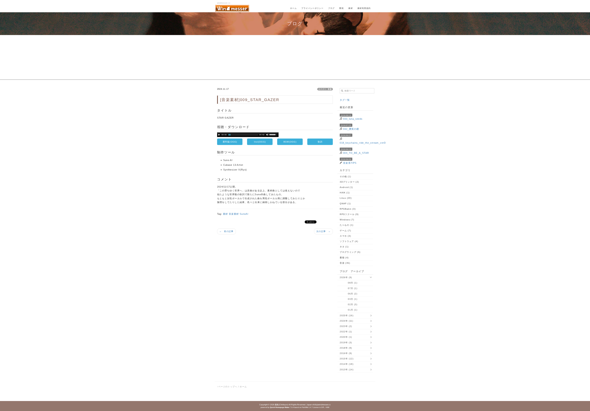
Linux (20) (346, 198)
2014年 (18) (347, 364)
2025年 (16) (347, 315)
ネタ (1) (344, 246)
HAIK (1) (345, 192)
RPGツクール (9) (349, 214)
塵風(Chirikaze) (281, 405)
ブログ (331, 8)
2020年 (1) (346, 337)
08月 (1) (348, 283)
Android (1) (346, 187)
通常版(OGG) (230, 142)
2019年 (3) (346, 342)
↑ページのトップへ (227, 386)
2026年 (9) (346, 277)
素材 (350, 8)
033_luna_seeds (353, 118)
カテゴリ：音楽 (325, 89)
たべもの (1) (346, 225)
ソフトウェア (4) (349, 241)
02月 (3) (348, 304)
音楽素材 (234, 214)
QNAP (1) (345, 203)
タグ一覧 (345, 100)
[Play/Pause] (219, 134)
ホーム (293, 8)
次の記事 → (323, 231)
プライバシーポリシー (312, 8)
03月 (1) (348, 299)
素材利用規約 (364, 8)
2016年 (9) (346, 353)
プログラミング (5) (350, 252)
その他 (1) (345, 176)
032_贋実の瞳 (351, 129)
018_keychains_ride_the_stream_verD (363, 142)
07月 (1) (348, 288)
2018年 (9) (346, 348)
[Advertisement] (295, 58)
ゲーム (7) (345, 230)
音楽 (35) (345, 263)
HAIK (327, 407)
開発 (341, 8)
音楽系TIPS (350, 163)
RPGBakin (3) (348, 209)
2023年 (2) (346, 326)
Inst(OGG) (260, 142)
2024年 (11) (346, 321)
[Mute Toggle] (267, 134)
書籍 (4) (344, 257)
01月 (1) (348, 310)
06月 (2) (348, 293)
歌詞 (320, 142)
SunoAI (244, 214)
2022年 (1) (346, 331)
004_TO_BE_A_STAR (356, 153)
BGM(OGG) (290, 142)
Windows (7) (347, 219)
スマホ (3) (345, 236)
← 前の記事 (226, 231)
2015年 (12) (347, 358)
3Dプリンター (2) (349, 182)
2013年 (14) (347, 369)
